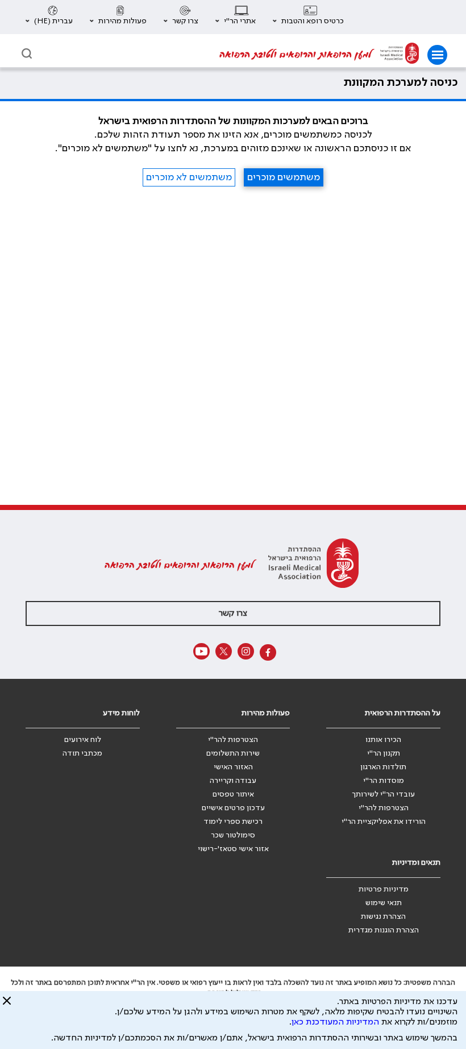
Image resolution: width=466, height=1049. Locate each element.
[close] (7, 1005)
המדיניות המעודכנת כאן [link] (335, 1022)
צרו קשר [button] (233, 613)
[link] (399, 55)
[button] (308, 17)
